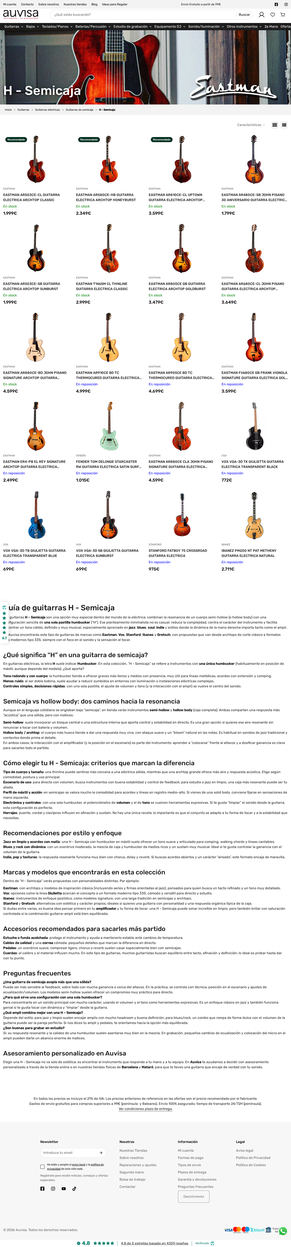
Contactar (127, 1187)
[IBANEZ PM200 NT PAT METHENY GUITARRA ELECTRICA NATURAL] (255, 515)
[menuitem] (14, 26)
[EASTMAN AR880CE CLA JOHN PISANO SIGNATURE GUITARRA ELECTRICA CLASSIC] (182, 426)
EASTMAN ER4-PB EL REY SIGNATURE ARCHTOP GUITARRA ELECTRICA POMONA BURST (34, 464)
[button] (282, 14)
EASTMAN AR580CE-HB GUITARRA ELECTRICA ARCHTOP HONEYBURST (106, 197)
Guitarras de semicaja (79, 109)
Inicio (8, 109)
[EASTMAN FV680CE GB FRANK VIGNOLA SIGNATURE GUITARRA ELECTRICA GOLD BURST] (255, 337)
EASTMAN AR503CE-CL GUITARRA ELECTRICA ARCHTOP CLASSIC (31, 197)
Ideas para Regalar (114, 4)
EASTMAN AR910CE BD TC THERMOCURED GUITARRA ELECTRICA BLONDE (107, 375)
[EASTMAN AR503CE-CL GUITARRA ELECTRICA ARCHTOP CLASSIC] (36, 159)
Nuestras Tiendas (133, 1150)
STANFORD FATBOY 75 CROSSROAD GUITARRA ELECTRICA (178, 553)
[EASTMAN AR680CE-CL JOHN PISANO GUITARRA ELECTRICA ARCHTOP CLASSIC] (255, 248)
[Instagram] (286, 4)
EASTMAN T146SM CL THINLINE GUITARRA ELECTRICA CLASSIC (102, 286)
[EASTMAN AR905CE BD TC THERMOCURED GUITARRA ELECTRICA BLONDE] (182, 337)
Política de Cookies (251, 1165)
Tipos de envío (189, 1165)
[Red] (284, 125)
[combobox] (151, 15)
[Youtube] (64, 1189)
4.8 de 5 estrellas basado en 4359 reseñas (154, 1243)
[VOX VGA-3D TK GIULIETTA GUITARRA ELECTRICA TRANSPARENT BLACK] (255, 426)
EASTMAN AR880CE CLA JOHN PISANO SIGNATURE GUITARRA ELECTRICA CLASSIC (181, 464)
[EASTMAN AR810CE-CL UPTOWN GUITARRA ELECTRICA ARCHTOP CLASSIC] (182, 159)
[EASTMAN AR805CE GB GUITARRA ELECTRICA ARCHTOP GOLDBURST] (182, 248)
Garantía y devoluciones (197, 1179)
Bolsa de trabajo (132, 1179)
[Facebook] (276, 4)
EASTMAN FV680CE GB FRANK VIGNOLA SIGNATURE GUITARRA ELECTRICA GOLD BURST (255, 375)
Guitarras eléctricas (47, 109)
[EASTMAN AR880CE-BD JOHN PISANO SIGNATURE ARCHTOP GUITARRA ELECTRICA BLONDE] (36, 337)
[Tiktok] (74, 1189)
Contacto (27, 4)
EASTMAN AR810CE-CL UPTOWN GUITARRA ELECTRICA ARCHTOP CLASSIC (176, 198)
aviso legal (78, 1164)
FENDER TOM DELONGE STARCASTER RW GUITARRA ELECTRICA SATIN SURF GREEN (107, 464)
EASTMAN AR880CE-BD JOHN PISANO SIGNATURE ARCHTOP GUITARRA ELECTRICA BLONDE (34, 375)
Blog (94, 4)
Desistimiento (193, 1196)
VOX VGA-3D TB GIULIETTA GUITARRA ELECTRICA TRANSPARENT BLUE (34, 553)
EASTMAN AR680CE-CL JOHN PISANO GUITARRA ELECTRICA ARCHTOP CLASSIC (253, 287)
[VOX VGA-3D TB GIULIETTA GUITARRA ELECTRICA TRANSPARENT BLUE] (36, 515)
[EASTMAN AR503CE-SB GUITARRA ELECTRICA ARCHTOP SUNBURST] (36, 248)
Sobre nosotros (48, 4)
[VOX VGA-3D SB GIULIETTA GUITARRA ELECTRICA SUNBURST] (109, 515)
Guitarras (23, 109)
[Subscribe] (101, 1152)
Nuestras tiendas (75, 4)
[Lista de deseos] (272, 14)
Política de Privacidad (253, 1158)
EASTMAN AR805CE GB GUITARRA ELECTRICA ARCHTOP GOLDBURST (177, 286)
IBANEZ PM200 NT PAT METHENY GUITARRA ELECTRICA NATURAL (249, 553)
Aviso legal (244, 1150)
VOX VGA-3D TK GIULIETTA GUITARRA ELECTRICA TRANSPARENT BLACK (253, 464)
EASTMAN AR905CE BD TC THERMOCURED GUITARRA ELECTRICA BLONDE (180, 375)
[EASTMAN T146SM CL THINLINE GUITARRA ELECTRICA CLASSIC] (109, 248)
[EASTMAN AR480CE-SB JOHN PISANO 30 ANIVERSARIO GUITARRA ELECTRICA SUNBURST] (255, 159)
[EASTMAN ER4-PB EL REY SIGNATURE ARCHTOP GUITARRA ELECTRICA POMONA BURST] (36, 426)
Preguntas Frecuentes (195, 1187)
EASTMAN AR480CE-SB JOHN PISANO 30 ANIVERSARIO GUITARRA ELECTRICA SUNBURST (254, 198)
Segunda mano (132, 1172)
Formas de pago (190, 1158)
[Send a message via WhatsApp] (283, 1231)
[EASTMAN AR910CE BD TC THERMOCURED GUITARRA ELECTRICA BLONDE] (109, 337)
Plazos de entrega (192, 1172)
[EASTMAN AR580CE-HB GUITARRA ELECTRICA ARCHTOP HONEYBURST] (109, 159)
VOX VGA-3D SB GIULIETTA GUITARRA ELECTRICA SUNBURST (107, 553)
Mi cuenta (9, 4)
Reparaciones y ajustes (138, 1165)
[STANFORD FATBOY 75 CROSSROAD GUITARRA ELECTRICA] (182, 515)
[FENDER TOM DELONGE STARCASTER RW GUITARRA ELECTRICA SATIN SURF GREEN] (109, 426)
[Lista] (274, 125)
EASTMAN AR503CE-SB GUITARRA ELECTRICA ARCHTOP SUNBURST (31, 286)
